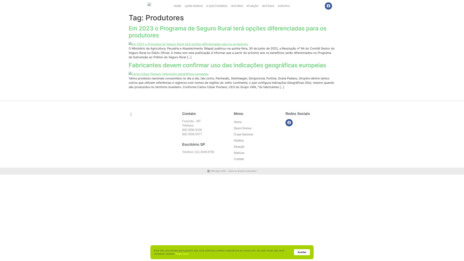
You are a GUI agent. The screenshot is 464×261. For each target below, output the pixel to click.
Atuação (252, 6)
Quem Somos (194, 6)
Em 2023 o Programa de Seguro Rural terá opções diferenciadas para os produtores (227, 32)
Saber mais (182, 253)
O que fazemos (216, 6)
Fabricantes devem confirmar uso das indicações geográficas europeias (227, 65)
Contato (284, 6)
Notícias (268, 6)
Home (177, 6)
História (237, 6)
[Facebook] (328, 6)
